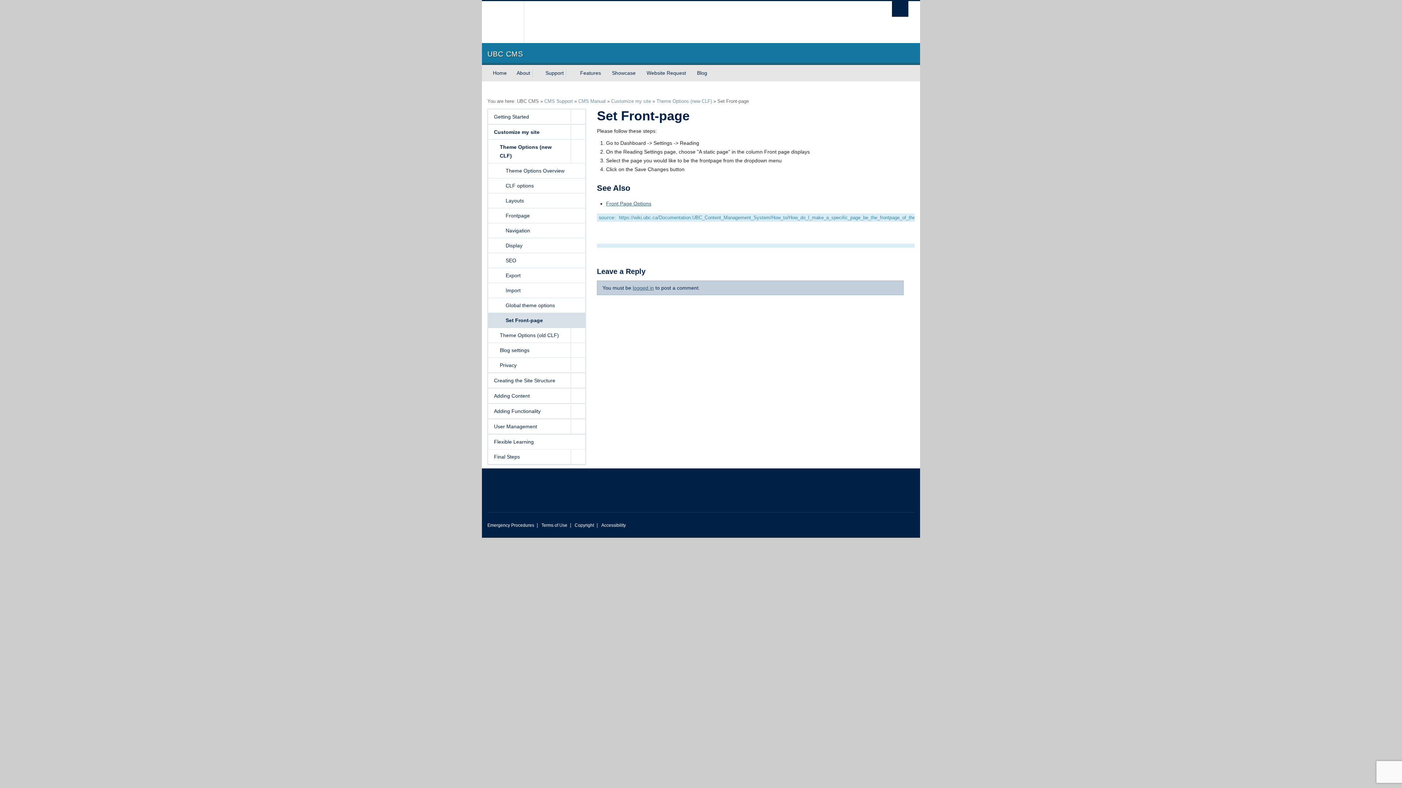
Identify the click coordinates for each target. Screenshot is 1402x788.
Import (513, 290)
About (523, 73)
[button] (578, 116)
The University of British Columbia (503, 22)
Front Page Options (628, 203)
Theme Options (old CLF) (529, 335)
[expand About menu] (536, 73)
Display (514, 245)
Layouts (515, 201)
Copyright (584, 525)
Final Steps (507, 457)
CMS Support (558, 101)
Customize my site (631, 101)
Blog (702, 73)
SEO (511, 260)
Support (554, 73)
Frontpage (518, 216)
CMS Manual (592, 101)
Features (590, 73)
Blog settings (514, 350)
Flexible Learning (514, 442)
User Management (515, 426)
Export (513, 275)
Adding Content (512, 396)
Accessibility (613, 525)
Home (500, 73)
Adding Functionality (517, 411)
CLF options (520, 186)
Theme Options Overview (535, 171)
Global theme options (530, 305)
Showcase (624, 73)
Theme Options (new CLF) (684, 101)
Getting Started (511, 117)
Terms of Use (554, 525)
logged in (643, 288)
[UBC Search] (900, 9)
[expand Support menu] (570, 73)
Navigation (518, 230)
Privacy (508, 365)
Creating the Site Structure (524, 380)
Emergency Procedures (510, 525)
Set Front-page (524, 320)
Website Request (666, 73)
